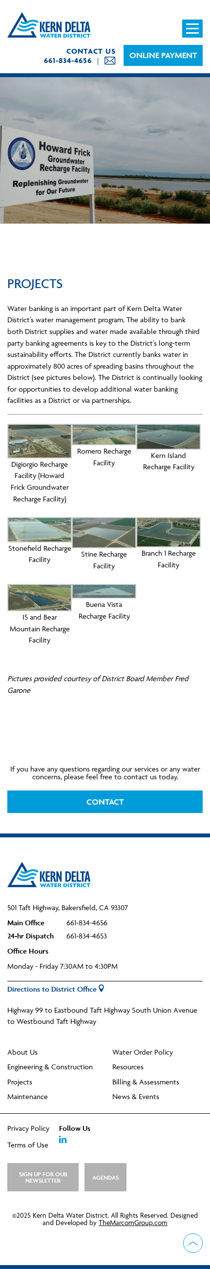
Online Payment (163, 55)
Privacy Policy (28, 1128)
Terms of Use (27, 1144)
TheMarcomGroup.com (133, 1222)
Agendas (105, 1177)
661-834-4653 (86, 935)
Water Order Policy (142, 1052)
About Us (22, 1052)
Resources (128, 1066)
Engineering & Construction (50, 1066)
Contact (105, 802)
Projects (19, 1081)
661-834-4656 (68, 60)
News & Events (135, 1096)
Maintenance (27, 1096)
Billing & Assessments (145, 1081)
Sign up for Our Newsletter (43, 1177)
